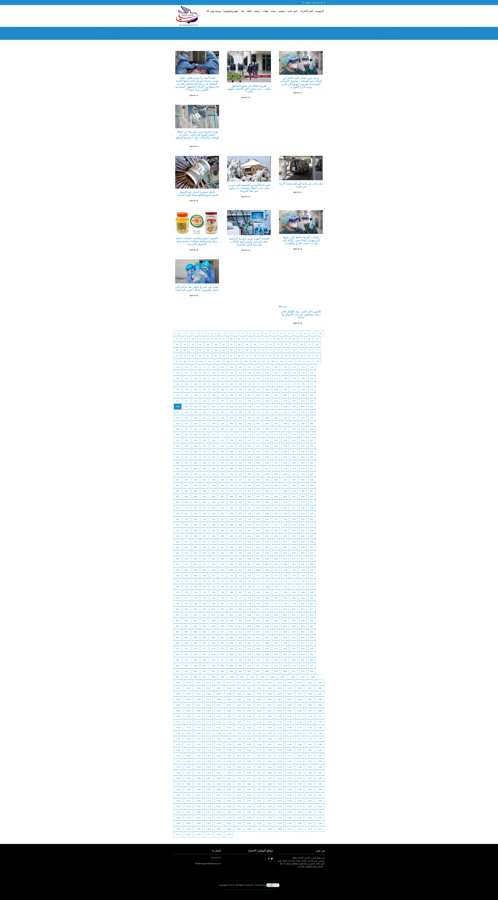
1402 (208, 829)
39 (317, 339)
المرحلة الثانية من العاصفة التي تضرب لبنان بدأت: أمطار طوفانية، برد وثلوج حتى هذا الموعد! (249, 188)
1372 (208, 817)
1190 (188, 750)
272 (303, 417)
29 (239, 339)
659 (186, 558)
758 (213, 592)
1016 (249, 682)
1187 (309, 744)
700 (267, 570)
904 (231, 643)
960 (303, 660)
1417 (208, 834)
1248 (319, 767)
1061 (249, 699)
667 (258, 558)
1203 (319, 750)
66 (231, 350)
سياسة (281, 11)
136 (231, 372)
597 (204, 536)
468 (195, 491)
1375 (239, 817)
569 (240, 524)
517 (204, 508)
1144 (178, 733)
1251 (198, 772)
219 (258, 401)
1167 (259, 738)
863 (294, 626)
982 (213, 671)
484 (195, 496)
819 (186, 615)
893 (276, 637)
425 (240, 474)
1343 (218, 806)
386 (177, 462)
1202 (309, 750)
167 (222, 384)
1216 (299, 755)
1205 (188, 755)
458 (249, 485)
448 (303, 479)
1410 (289, 829)
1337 (309, 800)
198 (213, 395)
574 (285, 524)
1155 (289, 733)
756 (195, 592)
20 (320, 333)
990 (285, 671)
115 (186, 367)
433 (312, 474)
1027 (208, 688)
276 (195, 423)
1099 (178, 716)
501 (204, 502)
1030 (239, 688)
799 (294, 603)
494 (285, 496)
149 (204, 378)
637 (276, 547)
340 (195, 446)
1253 (218, 772)
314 (249, 434)
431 (294, 474)
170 (249, 384)
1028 (218, 688)
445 (276, 479)
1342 (208, 806)
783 (294, 598)
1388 (218, 823)
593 (312, 530)
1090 (239, 710)
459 (258, 485)
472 (231, 491)
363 (258, 451)
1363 (269, 812)
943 (294, 654)
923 (258, 648)
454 (213, 485)
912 (303, 643)
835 (186, 620)
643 (186, 553)
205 (276, 395)
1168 (269, 738)
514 (177, 508)
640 (303, 547)
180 (195, 389)
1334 (279, 800)
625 (312, 541)
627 (186, 547)
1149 (228, 733)
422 (213, 474)
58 (317, 344)
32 (262, 339)
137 (240, 372)
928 (303, 648)
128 (303, 367)
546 (177, 519)
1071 (198, 705)
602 (249, 536)
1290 (289, 784)
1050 (289, 693)
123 (258, 367)
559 (294, 519)
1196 (249, 750)
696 (231, 570)
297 (240, 429)
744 (231, 586)
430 (285, 474)
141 (276, 372)
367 (294, 451)
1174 (178, 744)
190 (285, 389)
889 (240, 637)
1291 (299, 784)
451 (186, 485)
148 (195, 378)
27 (224, 339)
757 (204, 592)
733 (276, 581)
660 (195, 558)
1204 (178, 755)
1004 (272, 677)
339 (186, 446)
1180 (239, 744)
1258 (269, 772)
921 (240, 648)
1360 (239, 812)
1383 (319, 817)
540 (267, 513)
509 (276, 502)
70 (262, 350)
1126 (299, 722)
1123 (269, 722)
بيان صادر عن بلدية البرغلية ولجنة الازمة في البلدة (301, 185)
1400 (188, 829)
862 (285, 626)
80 (192, 355)
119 (222, 367)
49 (247, 344)
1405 (239, 829)
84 (224, 355)
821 (204, 615)
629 (204, 547)
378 (249, 457)
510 (285, 502)
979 (186, 671)
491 (258, 496)
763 (258, 592)
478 (285, 491)
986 (249, 671)
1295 (188, 789)
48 (239, 344)
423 (222, 474)
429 (276, 474)
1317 (259, 795)
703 (294, 570)
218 (249, 401)
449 (312, 479)
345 (240, 446)
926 (285, 648)
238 (285, 406)
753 (312, 586)
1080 (289, 705)
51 (262, 344)
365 (276, 451)
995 (186, 677)
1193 (218, 750)
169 (240, 384)
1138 (269, 727)
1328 (218, 800)
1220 (188, 761)
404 (195, 468)
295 (222, 429)
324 (195, 440)
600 (231, 536)
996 (195, 677)
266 (249, 417)
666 (249, 558)
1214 (279, 755)
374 (213, 457)
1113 (319, 716)
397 (276, 462)
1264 (178, 778)
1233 (319, 761)
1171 (299, 738)
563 (186, 524)
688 (303, 564)
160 (303, 378)
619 (258, 541)
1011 (198, 682)
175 (294, 384)
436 (195, 479)
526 (285, 508)
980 (195, 671)
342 (213, 446)
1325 (188, 800)
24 (200, 339)
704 (303, 570)
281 (240, 423)
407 (222, 468)
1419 (228, 834)
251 (258, 412)
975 (294, 665)
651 (258, 553)
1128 (319, 722)
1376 (249, 817)
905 (240, 643)
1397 (309, 823)
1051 (299, 693)
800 (303, 603)
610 (177, 541)
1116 (198, 722)
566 (213, 524)
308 (195, 434)
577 (312, 524)
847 (294, 620)
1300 (239, 789)
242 (177, 412)
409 (240, 468)
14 (273, 333)
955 (258, 660)
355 (186, 451)
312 (231, 434)
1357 (208, 812)
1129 (178, 727)
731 (258, 581)
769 (312, 592)
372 (195, 457)
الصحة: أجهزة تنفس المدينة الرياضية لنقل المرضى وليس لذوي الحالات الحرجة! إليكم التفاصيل (249, 241)
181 (204, 389)
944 (303, 654)
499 (186, 502)
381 (276, 457)
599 (222, 536)
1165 (239, 738)
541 (276, 513)
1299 (228, 789)
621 (276, 541)
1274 (279, 778)
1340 (188, 806)
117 (204, 367)
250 (249, 412)
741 (204, 586)
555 (258, 519)
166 (213, 384)
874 (249, 631)
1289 (279, 784)
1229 (279, 761)
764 (267, 592)
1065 (289, 699)
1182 (259, 744)
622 (285, 541)
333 (276, 440)
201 (240, 395)
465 (312, 485)
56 (301, 344)
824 (231, 615)
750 (285, 586)
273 (312, 417)
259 (186, 417)
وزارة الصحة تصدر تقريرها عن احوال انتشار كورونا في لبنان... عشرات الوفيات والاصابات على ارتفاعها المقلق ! (197, 136)
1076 (249, 705)
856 (231, 626)
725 (204, 581)
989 (276, 671)
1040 (188, 693)
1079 (279, 705)
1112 (309, 716)
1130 (188, 727)
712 (231, 575)
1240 (239, 767)
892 (267, 637)
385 (312, 457)
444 (267, 479)
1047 (259, 693)
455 (222, 485)
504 (231, 502)
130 (177, 372)
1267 (208, 778)
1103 (218, 716)
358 (213, 451)
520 (231, 508)
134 (213, 372)
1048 (269, 693)
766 (285, 592)
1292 (309, 784)
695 (222, 570)
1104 (228, 716)
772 (195, 598)
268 (267, 417)
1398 (319, 823)
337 (312, 440)
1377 (259, 817)
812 (267, 609)
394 (249, 462)
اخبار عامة (292, 11)
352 (303, 446)
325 (204, 440)
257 (312, 412)
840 (231, 620)
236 (267, 406)
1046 (249, 693)
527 (294, 508)
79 (185, 355)
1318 (269, 795)
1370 (188, 817)
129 (312, 367)
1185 (289, 744)
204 (267, 395)
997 (204, 677)
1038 (319, 688)
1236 (198, 767)
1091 (249, 710)
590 (285, 530)
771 (186, 598)
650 (249, 553)
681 (240, 564)
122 (249, 367)
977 (312, 665)
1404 (228, 829)
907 (258, 643)
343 (222, 446)
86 (239, 355)
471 (222, 491)
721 (312, 575)
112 (308, 361)
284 (267, 423)
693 (204, 570)
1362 (259, 812)
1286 (249, 784)
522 (249, 508)
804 (195, 609)
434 (177, 479)
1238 (218, 767)
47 (231, 344)
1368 (319, 812)
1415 (188, 834)
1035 (289, 688)
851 (186, 626)
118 (213, 367)
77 (317, 350)
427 (258, 474)
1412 (309, 829)
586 (249, 530)
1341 (198, 806)
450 (177, 485)
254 (285, 412)
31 (255, 339)
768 (303, 592)
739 (186, 586)
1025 (188, 688)
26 (216, 339)
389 (204, 462)
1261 (299, 772)
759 (222, 592)
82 (208, 355)
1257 (259, 772)
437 (204, 479)
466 (177, 491)
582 (213, 530)
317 (276, 434)
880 (303, 631)
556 (267, 519)
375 (222, 457)
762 (249, 592)
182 (213, 389)
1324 (178, 800)
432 (303, 474)
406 (213, 468)
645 (204, 553)
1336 (299, 800)
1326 (198, 800)
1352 (309, 806)
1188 (319, 744)
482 (177, 496)
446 (285, 479)
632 (231, 547)
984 (231, 671)
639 (294, 547)
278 (213, 423)
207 (294, 395)
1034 (279, 688)
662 (213, 558)
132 (195, 372)
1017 (259, 682)
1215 (289, 755)
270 (285, 417)
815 (294, 609)
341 (204, 446)
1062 (259, 699)
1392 (259, 823)
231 (222, 406)
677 (204, 564)
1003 (262, 677)
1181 (249, 744)
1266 (198, 778)
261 (204, 417)
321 (312, 434)
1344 (228, 806)
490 (249, 496)
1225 (239, 761)
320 (303, 434)
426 (249, 474)
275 (186, 423)
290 (177, 429)
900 (195, 643)
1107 (259, 716)
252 (267, 412)
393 (240, 462)
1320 (289, 795)
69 (255, 350)
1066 (299, 699)
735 (294, 581)
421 (204, 474)
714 (249, 575)
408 (231, 468)
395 (258, 462)
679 (222, 564)
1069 (178, 705)
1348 (269, 806)
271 (294, 417)
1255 (239, 772)
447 (294, 479)
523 (258, 508)
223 (294, 401)
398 (285, 462)
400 (303, 462)
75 (301, 350)
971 (258, 665)
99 (192, 361)
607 (294, 536)
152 (231, 378)
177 (312, 384)
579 (186, 530)
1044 (228, 693)
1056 (198, 699)
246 (213, 412)
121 (240, 367)
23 (192, 339)
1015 (239, 682)
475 (258, 491)
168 (231, 384)
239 (294, 406)
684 (267, 564)
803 (186, 609)
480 (303, 491)
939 (258, 654)
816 (303, 609)
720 (303, 575)
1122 (259, 722)
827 (258, 615)
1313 (218, 795)
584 (231, 530)
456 (231, 485)
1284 (228, 784)
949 (204, 660)
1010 (188, 682)
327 (222, 440)
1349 (279, 806)
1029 (228, 688)
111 (299, 361)
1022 (309, 682)
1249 (178, 772)
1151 (249, 733)
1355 (188, 812)
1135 (239, 727)
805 (204, 609)
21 (177, 339)
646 (213, 553)
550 (213, 519)
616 (231, 541)
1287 (259, 784)
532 (195, 513)
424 (231, 474)
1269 (228, 778)
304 (303, 429)
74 (294, 350)
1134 (228, 727)
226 (177, 406)
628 (195, 547)
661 (204, 558)
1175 (188, 744)
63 (208, 350)
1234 (178, 767)
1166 (249, 738)
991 (294, 671)
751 (294, 586)
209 (312, 395)
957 (276, 660)
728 (231, 581)
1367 (309, 812)
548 (195, 519)
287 (294, 423)
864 (303, 626)
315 (258, 434)
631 (222, 547)
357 (204, 451)
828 (267, 615)
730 (249, 581)
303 (294, 429)
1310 (188, 795)
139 (258, 372)
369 (312, 451)
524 (267, 508)
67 (239, 350)
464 (303, 485)
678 (213, 564)
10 (242, 333)
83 (216, 355)
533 (204, 513)
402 (177, 468)
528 (303, 508)
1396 (299, 823)
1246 (299, 767)
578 (177, 530)
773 (204, 598)
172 (267, 384)
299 (258, 429)
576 (303, 524)
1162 (208, 738)
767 (294, 592)
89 (262, 355)
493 (276, 496)
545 (312, 513)
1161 (198, 738)
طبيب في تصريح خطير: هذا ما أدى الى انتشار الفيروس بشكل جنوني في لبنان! (197, 288)
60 (185, 350)
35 (286, 339)
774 (213, 598)
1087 (208, 710)
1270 (239, 778)
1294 (178, 789)
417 (312, 468)
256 (303, 412)
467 (186, 491)
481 (312, 491)
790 (213, 603)
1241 (249, 767)
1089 (228, 710)
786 (177, 603)
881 (312, 631)
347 (258, 446)
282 (249, 423)
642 (177, 553)
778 (249, 598)
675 (186, 564)
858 (249, 626)
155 (258, 378)
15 (281, 333)
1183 (269, 744)
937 (240, 654)
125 (276, 367)
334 (285, 440)
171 (258, 384)
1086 (198, 710)
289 (312, 423)
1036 (299, 688)
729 (240, 581)
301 (276, 429)
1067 (309, 699)
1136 (249, 727)
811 (258, 609)
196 (195, 395)
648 (231, 553)
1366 (299, 812)
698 (249, 570)
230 (213, 406)
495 (294, 496)
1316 (249, 795)
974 (285, 665)
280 (231, 423)
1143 (319, 727)
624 (303, 541)
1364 (279, 812)
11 (250, 333)
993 (312, 671)
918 (213, 648)
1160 (188, 738)
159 (294, 378)
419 (186, 474)
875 (258, 631)
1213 (269, 755)
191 (294, 389)
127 (294, 367)
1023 (319, 682)
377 (240, 457)
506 (249, 502)
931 (186, 654)
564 (195, 524)
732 (267, 581)
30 (247, 339)
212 (195, 401)
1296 (198, 789)
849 (312, 620)
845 (276, 620)
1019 (279, 682)
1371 (198, 817)
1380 (289, 817)
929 (312, 648)
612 (195, 541)
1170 (289, 738)
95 (309, 355)
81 (200, 355)
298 (249, 429)
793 (240, 603)
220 (267, 401)
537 (240, 513)
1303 (269, 789)
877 (276, 631)
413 (276, 468)
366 (285, 451)
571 (258, 524)
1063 (269, 699)
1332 (259, 800)
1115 (188, 722)
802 (177, 609)
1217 (309, 755)
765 (276, 592)
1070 (188, 705)
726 (213, 581)
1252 (208, 772)
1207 (208, 755)
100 (201, 361)
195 (186, 395)
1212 (259, 755)
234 (249, 406)
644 (195, 553)
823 (222, 615)
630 (213, 547)
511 (294, 502)
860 (267, 626)
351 (294, 446)
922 (249, 648)
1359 (228, 812)
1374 (228, 817)
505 (240, 502)
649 (240, 553)
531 (186, 513)
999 (222, 677)
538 (249, 513)
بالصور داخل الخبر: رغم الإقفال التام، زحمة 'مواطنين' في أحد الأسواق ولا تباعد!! (301, 314)
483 (186, 496)
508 (267, 502)
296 (231, 429)
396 (267, 462)
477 (276, 491)
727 (222, 581)
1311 (198, 795)
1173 (319, 738)
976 (303, 665)
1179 (228, 744)
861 (276, 626)
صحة (273, 11)
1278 (319, 778)
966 (213, 665)
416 (303, 468)
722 (177, 581)
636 (267, 547)
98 (185, 361)
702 (285, 570)
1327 (208, 800)
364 (267, 451)
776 (231, 598)
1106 (249, 716)
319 (294, 434)
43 (200, 344)
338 (177, 446)
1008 (312, 677)
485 (204, 496)
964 (195, 665)
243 (186, 412)
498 (177, 502)
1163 (218, 738)
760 (231, 592)
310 (213, 434)
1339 (178, 806)
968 (231, 665)
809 (240, 609)
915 (186, 648)
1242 (259, 767)
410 (249, 468)
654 (285, 553)
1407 (259, 829)
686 (285, 564)
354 (177, 451)
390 (213, 462)
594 (177, 536)
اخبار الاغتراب (306, 11)
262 (213, 417)
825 (240, 615)
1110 (289, 716)
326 (213, 440)
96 (317, 355)
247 (222, 412)
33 (270, 339)
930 (177, 654)
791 (222, 603)
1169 (279, 738)
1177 (208, 744)
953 (240, 660)
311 (222, 434)
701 (276, 570)
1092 (259, 710)
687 (294, 564)
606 (285, 536)
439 (222, 479)
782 (285, 598)
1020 (289, 682)
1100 (188, 716)
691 (186, 570)
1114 (178, 722)
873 (240, 631)
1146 (198, 733)
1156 (299, 733)
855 (222, 626)
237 (276, 406)
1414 (178, 834)
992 (303, 671)
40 (177, 344)
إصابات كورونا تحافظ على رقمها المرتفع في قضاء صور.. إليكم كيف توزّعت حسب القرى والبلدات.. (301, 240)
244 (195, 412)
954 (249, 660)
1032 (259, 688)
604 (267, 536)
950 (213, 660)
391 (222, 462)
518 (213, 508)
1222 (208, 761)
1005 (282, 677)
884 (195, 637)
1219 (178, 761)
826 (249, 615)
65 (224, 350)
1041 (198, 693)
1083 (319, 705)
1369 (178, 817)
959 (294, 660)
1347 (259, 806)
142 (285, 372)
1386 (198, 823)
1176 (198, 744)
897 (312, 637)
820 (195, 615)
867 (186, 631)
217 (240, 401)
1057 (208, 699)
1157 (309, 733)
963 (186, 665)
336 (303, 440)
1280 (188, 784)
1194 (228, 750)
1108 (269, 716)
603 (258, 536)
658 (177, 558)
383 (294, 457)
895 (294, 637)
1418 (218, 834)
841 (240, 620)
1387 (208, 823)
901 (204, 643)
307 (186, 434)
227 (186, 406)
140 (267, 372)
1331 (249, 800)
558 (285, 519)
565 (204, 524)
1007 (302, 677)
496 (303, 496)
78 (177, 355)
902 (213, 643)
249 (240, 412)
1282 (208, 784)
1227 (259, 761)
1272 (259, 778)
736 (303, 581)
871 (222, 631)
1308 (319, 789)
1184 (279, 744)
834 (177, 620)
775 (222, 598)
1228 (269, 761)
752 (303, 586)
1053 (319, 693)
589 (276, 530)
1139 (279, 727)
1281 (198, 784)
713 (240, 575)
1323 (319, 795)
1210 (239, 755)
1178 (218, 744)
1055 (188, 699)
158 (285, 378)
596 (195, 536)
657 (312, 553)
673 (312, 558)
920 (231, 648)
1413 (319, 829)
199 (222, 395)
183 (222, 389)
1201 (299, 750)
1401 (198, 829)
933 (204, 654)
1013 (218, 682)
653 (276, 553)
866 (177, 631)
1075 (239, 705)
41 (185, 344)
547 (186, 519)
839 (222, 620)
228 (195, 406)
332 (267, 440)
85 (231, 355)
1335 (289, 800)
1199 (279, 750)
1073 (218, 705)
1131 (198, 727)
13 (266, 333)
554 (249, 519)
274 (177, 423)
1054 (178, 699)
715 (258, 575)
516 (195, 508)
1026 (198, 688)
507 (258, 502)
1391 (249, 823)
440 (231, 479)
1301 (249, 789)
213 (204, 401)
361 (240, 451)
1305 (289, 789)
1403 (218, 829)
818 (177, 615)
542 (285, 513)
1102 (208, 716)
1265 (188, 778)
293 (204, 429)
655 (294, 553)
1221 (198, 761)
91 (278, 355)
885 (204, 637)
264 (231, 417)
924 (267, 648)
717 (276, 575)
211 (186, 401)
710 (213, 575)
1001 (242, 677)
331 (258, 440)
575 (294, 524)
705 (312, 570)
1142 (309, 727)
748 (267, 586)
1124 (279, 722)
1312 (208, 795)
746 (249, 586)
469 (204, 491)
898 (177, 643)
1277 (309, 778)
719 (294, 575)
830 (285, 615)
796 (267, 603)
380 (267, 457)
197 (204, 395)
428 (267, 474)
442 (249, 479)
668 (267, 558)
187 (258, 389)
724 (195, 581)
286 (285, 423)
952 (231, 660)
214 (213, 401)
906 (249, 643)
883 (186, 637)
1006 (292, 677)
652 (267, 553)
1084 (178, 710)
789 (204, 603)
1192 (208, 750)
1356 (198, 812)
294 (213, 429)
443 (258, 479)
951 (222, 660)
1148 (218, 733)
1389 (228, 823)
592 (303, 530)
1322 (309, 795)
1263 (319, 772)
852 (195, 626)
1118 (218, 722)
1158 (319, 733)
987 (258, 671)
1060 (239, 699)
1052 (309, 693)
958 (285, 660)
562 (177, 524)
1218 (319, 755)
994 (177, 677)
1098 (319, 710)
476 (267, 491)
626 (177, 547)
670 (285, 558)
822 (213, 615)
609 (312, 536)
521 (240, 508)
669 (276, 558)
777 (240, 598)
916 (195, 648)
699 (258, 570)
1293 (319, 784)
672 (303, 558)
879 (294, 631)
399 (294, 462)
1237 (208, 767)
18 (305, 333)
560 (303, 519)
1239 (228, 767)
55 (294, 344)
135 (222, 372)
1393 (269, 823)
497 (312, 496)
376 (231, 457)
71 (270, 350)
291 (186, 429)
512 (303, 502)
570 (249, 524)
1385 (188, 823)
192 (303, 389)
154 (249, 378)
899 (186, 643)
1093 (269, 710)
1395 (289, 823)
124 (267, 367)
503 (222, 502)
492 (267, 496)
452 (195, 485)
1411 (299, 829)
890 (249, 637)
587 (258, 530)
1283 (218, 784)
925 (276, 648)
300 (267, 429)
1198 (269, 750)
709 (204, 575)
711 (222, 575)
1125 (289, 722)
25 (208, 339)
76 (309, 350)
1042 (208, 693)
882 (177, 637)
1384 (178, 823)
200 (231, 395)
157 (276, 378)
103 (228, 361)
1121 (249, 722)
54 (286, 344)
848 (303, 620)
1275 (289, 778)
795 (258, 603)
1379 (279, 817)
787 (186, 603)
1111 (299, 716)
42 (192, 344)
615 (222, 541)
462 (285, 485)
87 (247, 355)
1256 (249, 772)
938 (249, 654)
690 (177, 570)
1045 (239, 693)
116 (195, 367)
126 (285, 367)
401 (312, 462)
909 (276, 643)
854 (213, 626)
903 (222, 643)
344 (231, 446)
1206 (198, 755)
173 (276, 384)
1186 (299, 744)
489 (240, 496)
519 (222, 508)
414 (285, 468)
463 (294, 485)
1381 (299, 817)
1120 (239, 722)
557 (276, 519)
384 (303, 457)
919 (222, 648)
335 (294, 440)
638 (285, 547)
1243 (269, 767)
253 (276, 412)
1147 (208, 733)
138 (249, 372)
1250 (188, 772)
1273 (269, 778)
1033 (269, 688)
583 (222, 530)
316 (267, 434)
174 (285, 384)
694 (213, 570)
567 (222, 524)
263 (222, 417)
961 (312, 660)
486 (213, 496)
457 (240, 485)
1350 (289, 806)
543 (294, 513)
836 (195, 620)
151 (222, 378)
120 (231, 367)
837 (204, 620)
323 (186, 440)
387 (186, 462)
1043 (218, 693)
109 (281, 361)
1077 (259, 705)
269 (276, 417)
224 (303, 401)
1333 (269, 800)
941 (276, 654)
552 (231, 519)
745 (240, 586)
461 (276, 485)
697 (240, 570)
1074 (228, 705)
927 (294, 648)
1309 (178, 795)
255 (294, 412)
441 (240, 479)
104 (236, 361)
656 (303, 553)
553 (240, 519)
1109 (279, 716)
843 (258, 620)
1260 (289, 772)
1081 (299, 705)
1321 (299, 795)
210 (177, 401)
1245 (289, 767)
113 (317, 361)
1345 (239, 806)
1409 (279, 829)
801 (312, 603)
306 (177, 434)
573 (276, 524)
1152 (259, 733)
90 (270, 355)
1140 (289, 727)
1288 (269, 784)
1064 (279, 699)
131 (186, 372)
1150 (239, 733)
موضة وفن (215, 11)
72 (278, 350)
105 (245, 361)
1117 (208, 722)
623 (294, 541)
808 (231, 609)
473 (240, 491)
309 (204, 434)
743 (222, 586)
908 (267, 643)
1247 (309, 767)
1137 (259, 727)
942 (285, 654)
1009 (178, 682)
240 (303, 406)
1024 (178, 688)
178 (177, 389)
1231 (299, 761)
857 (240, 626)
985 (240, 671)
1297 (208, 789)
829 (276, 615)
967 (222, 665)
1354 (178, 812)
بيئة (242, 11)
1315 (239, 795)
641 (312, 547)
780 (267, 598)
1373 (218, 817)
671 (294, 558)
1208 (218, 755)
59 (177, 350)
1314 (228, 795)
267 (258, 417)
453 (204, 485)
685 (276, 564)
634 (249, 547)
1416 (198, 834)
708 (195, 575)
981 (204, 671)
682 (249, 564)
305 (312, 429)
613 (204, 541)
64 (216, 350)
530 (177, 513)
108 (272, 361)
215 (222, 401)
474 (249, 491)
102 (219, 361)
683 (258, 564)
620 (267, 541)
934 (213, 654)
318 (285, 434)
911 (294, 643)
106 (254, 361)
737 (312, 581)
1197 (259, 750)
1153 (269, 733)
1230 (289, 761)
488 (231, 496)
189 (276, 389)
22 (185, 339)
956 (267, 660)
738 (177, 586)
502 (213, 502)
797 (276, 603)
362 (249, 451)
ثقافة (249, 11)
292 (195, 429)
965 (204, 665)
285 (276, 423)
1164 (228, 738)
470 (213, 491)
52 (270, 344)
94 (301, 355)
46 (224, 344)
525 (276, 508)
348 (267, 446)
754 (177, 592)
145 (312, 372)
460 (267, 485)
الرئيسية (320, 11)
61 (192, 350)
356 (195, 451)
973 (276, 665)
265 (240, 417)
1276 (299, 778)
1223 (218, 761)
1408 (269, 829)
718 (285, 575)
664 (231, 558)
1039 (178, 693)
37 (301, 339)
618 (249, 541)
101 (210, 361)
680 (231, 564)
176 (303, 384)
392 (231, 462)
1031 (249, 688)
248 (231, 412)
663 (222, 558)
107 (263, 361)
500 (195, 502)
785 (312, 598)
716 (267, 575)
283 (258, 423)
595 (186, 536)
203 (258, 395)
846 (285, 620)
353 (312, 446)
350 (285, 446)
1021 (299, 682)
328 (231, 440)
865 (312, 626)
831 (294, 615)
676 (195, 564)
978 (177, 671)
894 (285, 637)
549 (204, 519)
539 (258, 513)
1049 (279, 693)
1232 (309, 761)
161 (312, 378)
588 (267, 530)
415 (294, 468)
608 (303, 536)
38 (309, 339)
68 (247, 350)
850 (177, 626)
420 (195, 474)
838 (213, 620)
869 (204, 631)
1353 (319, 806)
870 (213, 631)
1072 (208, 705)
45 (216, 344)
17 (297, 333)
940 (267, 654)
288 (303, 423)
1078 (269, 705)
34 (278, 339)
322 (177, 440)
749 (276, 586)
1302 (259, 789)
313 (240, 434)
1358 (218, 812)
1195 (239, 750)
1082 (309, 705)
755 (186, 592)
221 (276, 401)
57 (309, 344)
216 (231, 401)
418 (177, 474)
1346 (249, 806)
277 (204, 423)
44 (208, 344)
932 (195, 654)
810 (249, 609)
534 (213, 513)
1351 (299, 806)
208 (303, 395)
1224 (228, 761)
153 (240, 378)
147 (186, 378)
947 (186, 660)
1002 (252, 677)
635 (258, 547)
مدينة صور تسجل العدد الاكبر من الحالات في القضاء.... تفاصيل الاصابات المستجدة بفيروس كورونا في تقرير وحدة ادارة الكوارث (301, 83)
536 (231, 513)
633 (240, 547)
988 (267, 671)
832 (303, 615)
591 (294, 530)
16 (289, 333)
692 (195, 570)
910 (285, 643)
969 (240, 665)
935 (222, 654)
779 (258, 598)
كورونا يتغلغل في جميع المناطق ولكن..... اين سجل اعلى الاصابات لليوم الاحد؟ (249, 88)
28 (231, 339)
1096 (299, 710)
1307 (309, 789)
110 (290, 361)
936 (231, 654)
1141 (299, 727)
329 (240, 440)
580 (195, 530)
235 (258, 406)
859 (258, 626)
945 (312, 654)
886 (213, 637)
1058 (218, 699)
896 (303, 637)
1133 (218, 727)
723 (186, 581)
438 (213, 479)
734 (285, 581)
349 (276, 446)
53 (278, 344)
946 (177, 660)
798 (285, 603)
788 (195, 603)
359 (222, 451)
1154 (279, 733)
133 (204, 372)
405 (204, 468)
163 (186, 384)
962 (177, 665)
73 (286, 350)
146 (177, 378)
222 (285, 401)
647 (222, 553)
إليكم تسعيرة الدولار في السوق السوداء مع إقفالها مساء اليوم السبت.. (197, 193)
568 (231, 524)
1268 (218, 778)
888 (231, 637)
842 (249, 620)
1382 (309, 817)
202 (249, 395)
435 (186, 479)
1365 (289, 812)
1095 (289, 710)
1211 (249, 755)
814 (285, 609)
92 (286, 355)
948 (195, 660)
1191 (198, 750)
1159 (178, 738)
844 (267, 620)
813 (276, 609)
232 (231, 406)
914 (177, 648)
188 (267, 389)
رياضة (257, 11)
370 (177, 457)
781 (276, 598)
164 (195, 384)
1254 (228, 772)
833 (312, 615)
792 (231, 603)
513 (312, 502)
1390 (239, 823)
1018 (269, 682)
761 (240, 592)
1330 (239, 800)
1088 (218, 710)
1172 (309, 738)
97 (177, 361)
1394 (279, 823)
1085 (188, 710)
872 (231, 631)
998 (213, 677)
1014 (228, 682)
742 (213, 586)
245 (204, 412)
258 (177, 417)
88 (255, 355)
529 (312, 508)
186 (249, 389)
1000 (232, 677)
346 (249, 446)
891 (258, 637)
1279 (178, 784)
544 (303, 513)
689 (312, 564)
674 (177, 564)
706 (177, 575)
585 (240, 530)
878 (285, 631)
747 (258, 586)
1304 (279, 789)
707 (186, 575)
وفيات (265, 11)
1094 (279, 710)
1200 (289, 750)
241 (312, 406)
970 (249, 665)
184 (231, 389)
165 (204, 384)
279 (222, 423)
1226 (249, 761)
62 (200, 350)
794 (249, 603)
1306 (299, 789)
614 (213, 541)
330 (249, 440)
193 (312, 389)
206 (285, 395)
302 (285, 429)
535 (222, 513)
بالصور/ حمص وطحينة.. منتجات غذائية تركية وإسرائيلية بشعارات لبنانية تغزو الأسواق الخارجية (197, 241)
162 (177, 384)
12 (258, 333)
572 (267, 524)
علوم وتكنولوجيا (230, 11)
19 (312, 333)
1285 (239, 784)
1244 (279, 767)
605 (276, 536)
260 (195, 417)
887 (222, 637)
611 (186, 541)
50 (255, 344)
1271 (249, 778)
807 (222, 609)
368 (303, 451)
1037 (309, 688)
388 (195, 462)
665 (240, 558)
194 (177, 395)
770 (177, 598)
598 (213, 536)
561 (312, 519)
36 (294, 339)
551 (222, 519)
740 (195, 586)
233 (240, 406)
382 (285, 457)
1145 (188, 733)
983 (222, 671)
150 (213, 378)
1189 (178, 750)
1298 (218, 789)
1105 (239, 716)
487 (222, 496)
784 (303, 598)
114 (177, 367)
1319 (279, 795)
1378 (269, 817)
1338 (319, 800)
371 (186, 457)
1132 (208, 727)
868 (195, 631)
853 (204, 626)
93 (294, 355)
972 (267, 665)
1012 (208, 682)
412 (267, 468)
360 (231, 451)
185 (240, 389)
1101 (198, 716)
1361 (249, 812)
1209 (228, 755)
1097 (309, 710)
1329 (228, 800)
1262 (309, 772)
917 (204, 648)
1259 (279, 772)
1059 (228, 699)
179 (186, 389)
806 (213, 609)
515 (186, 508)
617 (240, 541)
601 (240, 536)
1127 (309, 722)
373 (204, 457)
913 (312, 643)
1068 (319, 699)
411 (258, 468)
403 (186, 468)
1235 (188, 767)
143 (294, 372)
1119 (228, 722)
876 (267, 631)
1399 (178, 829)
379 (258, 457)
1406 (249, 829)
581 (204, 530)
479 (294, 491)
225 (312, 401)
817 (312, 609)
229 (204, 406)
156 (267, 378)
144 (303, 372)
